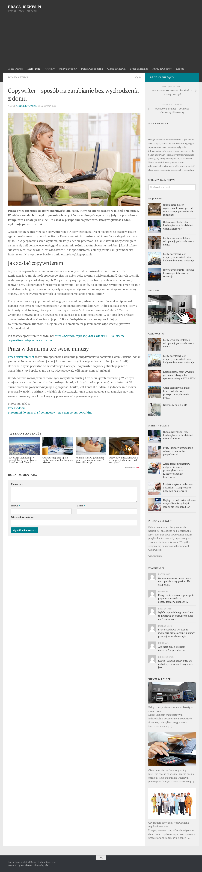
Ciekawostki (154, 549)
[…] (172, 726)
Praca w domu (17, 408)
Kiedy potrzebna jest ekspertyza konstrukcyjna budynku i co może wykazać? (178, 257)
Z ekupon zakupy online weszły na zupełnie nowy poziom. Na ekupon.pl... (175, 581)
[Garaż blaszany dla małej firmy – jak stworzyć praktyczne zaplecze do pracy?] (154, 392)
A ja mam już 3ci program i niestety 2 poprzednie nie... (173, 648)
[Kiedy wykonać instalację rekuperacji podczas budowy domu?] (154, 242)
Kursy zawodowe (162, 68)
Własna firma (18, 77)
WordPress (27, 865)
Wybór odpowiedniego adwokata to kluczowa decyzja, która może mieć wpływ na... (175, 616)
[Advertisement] (101, 41)
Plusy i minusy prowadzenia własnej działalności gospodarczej (178, 451)
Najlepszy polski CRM (175, 404)
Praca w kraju (15, 68)
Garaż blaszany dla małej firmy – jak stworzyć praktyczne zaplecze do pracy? (176, 392)
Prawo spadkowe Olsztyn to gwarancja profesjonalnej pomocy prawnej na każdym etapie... (176, 633)
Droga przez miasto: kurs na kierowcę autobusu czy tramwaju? (178, 273)
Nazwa (15, 505)
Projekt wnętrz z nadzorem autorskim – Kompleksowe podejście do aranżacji (178, 487)
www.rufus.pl (155, 555)
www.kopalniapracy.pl (177, 545)
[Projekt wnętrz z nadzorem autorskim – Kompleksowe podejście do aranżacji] (154, 488)
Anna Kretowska (26, 105)
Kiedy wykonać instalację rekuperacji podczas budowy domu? (178, 241)
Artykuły (50, 68)
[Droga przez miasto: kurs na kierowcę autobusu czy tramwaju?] (154, 274)
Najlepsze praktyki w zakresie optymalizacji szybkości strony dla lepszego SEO (179, 503)
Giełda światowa (116, 68)
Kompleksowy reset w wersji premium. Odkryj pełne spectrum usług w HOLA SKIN (179, 375)
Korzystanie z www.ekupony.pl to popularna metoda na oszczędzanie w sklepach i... (176, 598)
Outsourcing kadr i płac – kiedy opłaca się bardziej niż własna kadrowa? (178, 225)
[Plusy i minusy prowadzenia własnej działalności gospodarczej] (154, 452)
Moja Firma (33, 68)
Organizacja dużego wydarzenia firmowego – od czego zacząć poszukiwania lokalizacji (178, 209)
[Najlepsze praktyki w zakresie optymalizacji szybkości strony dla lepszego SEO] (154, 504)
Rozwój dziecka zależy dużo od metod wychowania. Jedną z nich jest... (175, 664)
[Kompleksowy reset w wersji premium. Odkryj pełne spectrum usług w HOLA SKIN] (154, 376)
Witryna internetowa (22, 517)
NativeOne (74, 468)
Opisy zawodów (68, 68)
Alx (46, 865)
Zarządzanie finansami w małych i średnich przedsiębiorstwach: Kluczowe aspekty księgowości (176, 470)
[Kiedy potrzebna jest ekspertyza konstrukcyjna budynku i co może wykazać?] (154, 258)
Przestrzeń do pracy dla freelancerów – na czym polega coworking (50, 412)
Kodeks (180, 68)
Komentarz (17, 484)
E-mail (81, 505)
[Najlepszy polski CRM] (154, 409)
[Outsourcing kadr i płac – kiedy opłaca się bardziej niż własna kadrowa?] (154, 226)
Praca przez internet (21, 357)
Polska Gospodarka (92, 68)
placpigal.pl (182, 530)
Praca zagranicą (139, 68)
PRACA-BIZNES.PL (25, 6)
